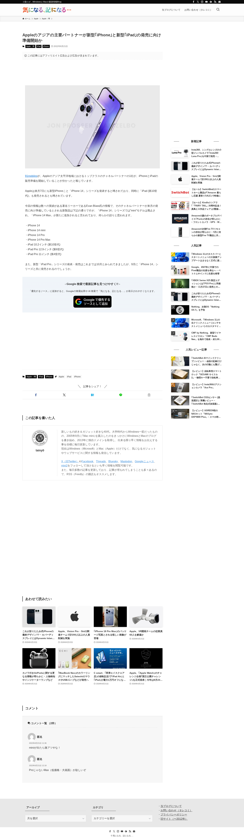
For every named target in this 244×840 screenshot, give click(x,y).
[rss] (215, 2)
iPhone (46, 46)
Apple (61, 377)
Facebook (87, 461)
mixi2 (64, 465)
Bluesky (113, 461)
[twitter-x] (198, 2)
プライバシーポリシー (174, 814)
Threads (101, 461)
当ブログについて (171, 806)
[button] (35, 395)
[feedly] (211, 2)
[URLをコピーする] (149, 395)
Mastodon (126, 461)
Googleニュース (144, 461)
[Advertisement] (92, 72)
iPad (39, 46)
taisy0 (40, 450)
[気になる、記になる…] (46, 9)
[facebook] (193, 2)
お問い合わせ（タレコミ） (176, 810)
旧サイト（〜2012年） (174, 818)
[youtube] (206, 2)
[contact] (219, 2)
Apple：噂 (30, 46)
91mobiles (31, 176)
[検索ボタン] (218, 10)
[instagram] (202, 2)
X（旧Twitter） (70, 461)
